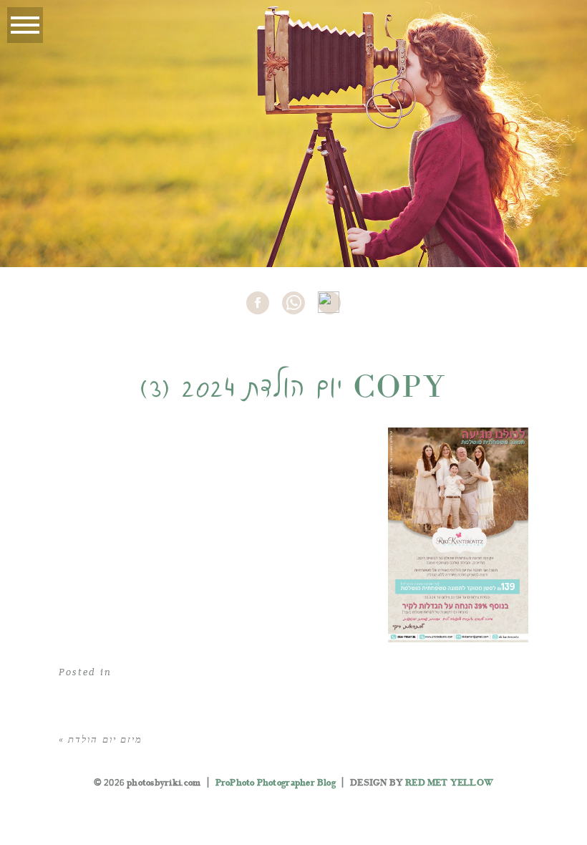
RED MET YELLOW (449, 783)
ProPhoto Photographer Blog (275, 783)
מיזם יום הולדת (105, 739)
